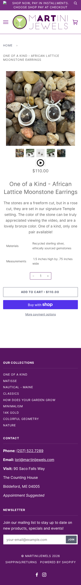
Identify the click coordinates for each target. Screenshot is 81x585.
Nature (9, 425)
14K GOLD (11, 412)
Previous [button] (10, 108)
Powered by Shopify (58, 562)
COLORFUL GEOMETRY (21, 419)
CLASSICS (11, 393)
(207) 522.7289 (29, 451)
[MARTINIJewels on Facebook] (37, 575)
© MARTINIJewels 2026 (40, 556)
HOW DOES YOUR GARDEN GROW (29, 400)
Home (7, 45)
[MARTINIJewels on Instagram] (44, 575)
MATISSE (10, 381)
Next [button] (70, 108)
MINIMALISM (13, 406)
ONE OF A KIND (15, 374)
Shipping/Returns (21, 562)
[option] (40, 108)
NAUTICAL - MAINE (18, 387)
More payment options (40, 314)
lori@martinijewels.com (34, 459)
